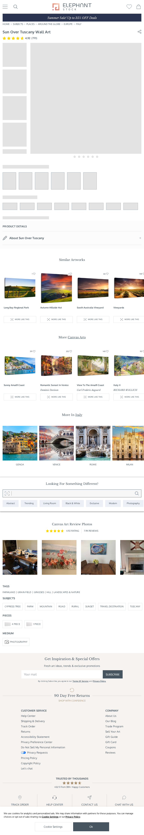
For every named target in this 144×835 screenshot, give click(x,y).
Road (61, 606)
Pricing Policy (29, 758)
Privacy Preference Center (36, 742)
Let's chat (27, 768)
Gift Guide (111, 736)
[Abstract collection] (11, 503)
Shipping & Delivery (33, 721)
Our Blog (110, 721)
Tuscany (135, 606)
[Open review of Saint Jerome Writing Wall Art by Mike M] (20, 557)
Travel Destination (112, 606)
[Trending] (29, 503)
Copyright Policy (30, 763)
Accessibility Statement (35, 736)
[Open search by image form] (7, 493)
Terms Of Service (81, 681)
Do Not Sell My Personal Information (43, 747)
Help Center (28, 715)
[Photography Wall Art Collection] (133, 503)
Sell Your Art (112, 731)
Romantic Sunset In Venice (54, 385)
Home (6, 24)
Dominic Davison (49, 390)
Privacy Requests (37, 752)
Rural (75, 606)
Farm (30, 606)
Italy (78, 24)
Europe (68, 24)
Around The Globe (49, 24)
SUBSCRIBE (113, 674)
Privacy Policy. (99, 681)
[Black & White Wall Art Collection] (73, 503)
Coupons (110, 747)
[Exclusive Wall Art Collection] (94, 503)
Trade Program (114, 726)
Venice (57, 464)
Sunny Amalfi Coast (14, 385)
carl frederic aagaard (88, 390)
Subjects (18, 24)
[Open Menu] (5, 7)
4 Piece (16, 624)
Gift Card (110, 742)
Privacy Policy (72, 816)
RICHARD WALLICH (125, 390)
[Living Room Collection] (50, 503)
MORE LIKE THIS (22, 319)
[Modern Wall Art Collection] (113, 503)
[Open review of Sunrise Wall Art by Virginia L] (59, 557)
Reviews (110, 752)
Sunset (89, 606)
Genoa (20, 464)
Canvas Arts (77, 337)
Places (30, 24)
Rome (93, 464)
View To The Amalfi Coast (90, 385)
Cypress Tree (13, 606)
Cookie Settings (50, 816)
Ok (91, 826)
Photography (19, 641)
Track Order (28, 726)
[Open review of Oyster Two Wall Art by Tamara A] (98, 557)
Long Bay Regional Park (16, 307)
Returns (25, 731)
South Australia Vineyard (90, 307)
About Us (110, 715)
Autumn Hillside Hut (51, 307)
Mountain (46, 606)
